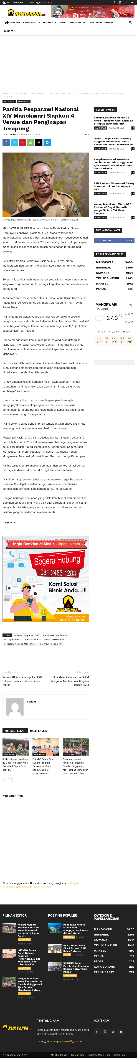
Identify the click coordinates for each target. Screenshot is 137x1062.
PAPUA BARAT (22, 93)
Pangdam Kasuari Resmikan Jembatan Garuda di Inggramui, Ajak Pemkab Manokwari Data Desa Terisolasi (75, 766)
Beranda (15, 22)
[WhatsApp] (30, 142)
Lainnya (8, 31)
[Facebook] (114, 2)
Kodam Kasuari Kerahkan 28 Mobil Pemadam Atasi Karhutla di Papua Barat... (29, 930)
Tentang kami (77, 1054)
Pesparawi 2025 (32, 639)
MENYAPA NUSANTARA (101, 22)
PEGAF (67, 955)
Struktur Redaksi (59, 1054)
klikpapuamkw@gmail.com (69, 1041)
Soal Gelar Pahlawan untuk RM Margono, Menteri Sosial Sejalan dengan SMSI (70, 681)
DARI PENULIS (38, 730)
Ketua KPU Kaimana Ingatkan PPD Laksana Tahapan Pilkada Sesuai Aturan (22, 681)
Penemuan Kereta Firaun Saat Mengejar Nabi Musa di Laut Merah (75, 929)
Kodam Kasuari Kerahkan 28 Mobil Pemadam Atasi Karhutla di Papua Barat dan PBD (113, 120)
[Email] (38, 142)
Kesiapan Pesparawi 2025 (26, 635)
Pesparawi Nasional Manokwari (19, 643)
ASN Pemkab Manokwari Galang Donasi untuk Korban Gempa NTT (114, 186)
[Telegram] (47, 142)
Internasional (78, 22)
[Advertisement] (68, 65)
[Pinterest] (22, 142)
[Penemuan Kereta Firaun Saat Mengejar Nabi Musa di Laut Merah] (55, 928)
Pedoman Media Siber (99, 1054)
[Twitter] (126, 2)
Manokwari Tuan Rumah (55, 635)
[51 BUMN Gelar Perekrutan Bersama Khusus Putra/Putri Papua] (55, 966)
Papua (62, 22)
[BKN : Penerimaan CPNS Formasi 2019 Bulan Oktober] (55, 948)
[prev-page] (4, 780)
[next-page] (10, 780)
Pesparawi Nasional (54, 639)
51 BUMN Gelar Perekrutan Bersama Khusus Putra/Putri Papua (76, 967)
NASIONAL (69, 937)
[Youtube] (132, 2)
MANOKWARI (38, 93)
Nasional (48, 22)
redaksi (14, 134)
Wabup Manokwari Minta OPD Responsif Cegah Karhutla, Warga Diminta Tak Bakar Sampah (112, 209)
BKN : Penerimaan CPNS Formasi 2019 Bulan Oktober (75, 948)
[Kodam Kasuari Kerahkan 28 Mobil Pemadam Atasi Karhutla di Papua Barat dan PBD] (15, 747)
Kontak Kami (119, 1054)
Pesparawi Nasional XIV (50, 643)
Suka (129, 240)
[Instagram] (120, 2)
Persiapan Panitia (12, 639)
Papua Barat (30, 22)
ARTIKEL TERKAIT (15, 730)
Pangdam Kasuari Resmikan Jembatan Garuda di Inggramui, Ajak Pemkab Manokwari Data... (30, 984)
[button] (130, 22)
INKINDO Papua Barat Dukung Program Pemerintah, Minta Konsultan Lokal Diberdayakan (43, 766)
